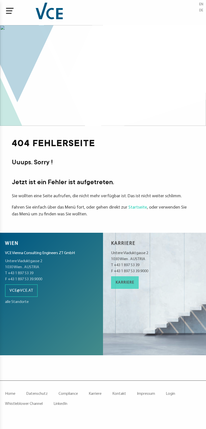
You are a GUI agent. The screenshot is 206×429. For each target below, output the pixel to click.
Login (170, 394)
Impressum (146, 394)
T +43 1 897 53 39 (19, 273)
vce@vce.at (21, 291)
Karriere (125, 283)
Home (10, 394)
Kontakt (119, 394)
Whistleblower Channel (24, 404)
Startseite (137, 207)
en (201, 4)
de (201, 10)
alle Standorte (17, 302)
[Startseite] (37, 12)
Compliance (68, 394)
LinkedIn (60, 404)
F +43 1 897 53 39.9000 (23, 279)
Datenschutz (37, 394)
